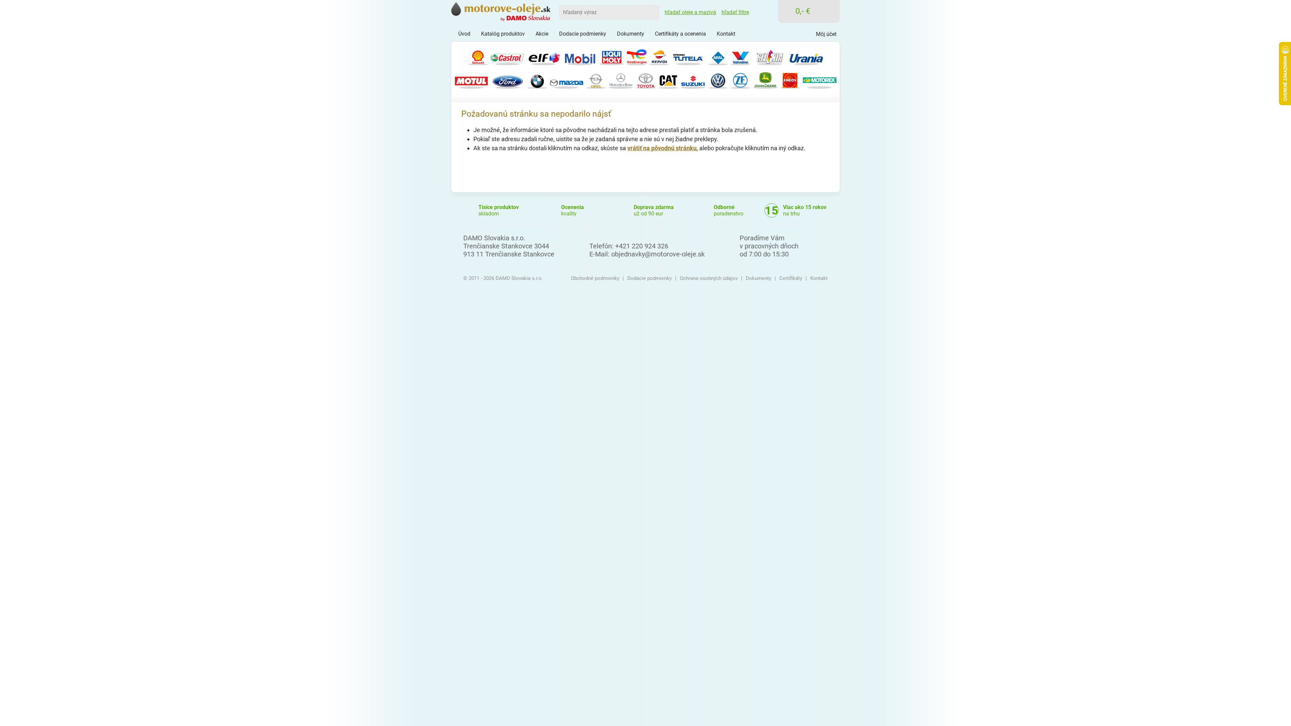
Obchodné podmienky (595, 278)
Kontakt (819, 278)
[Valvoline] (740, 56)
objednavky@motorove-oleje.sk (658, 254)
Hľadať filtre (735, 12)
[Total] (637, 56)
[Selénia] (770, 56)
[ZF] (740, 80)
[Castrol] (507, 56)
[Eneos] (790, 80)
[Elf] (543, 56)
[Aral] (718, 56)
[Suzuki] (693, 80)
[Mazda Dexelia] (566, 80)
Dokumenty (758, 278)
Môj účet (826, 34)
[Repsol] (659, 56)
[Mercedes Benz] (621, 80)
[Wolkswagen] (718, 80)
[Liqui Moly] (611, 56)
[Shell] (478, 56)
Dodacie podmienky (649, 278)
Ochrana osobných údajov (709, 278)
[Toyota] (646, 80)
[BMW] (537, 80)
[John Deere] (765, 80)
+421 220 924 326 (641, 246)
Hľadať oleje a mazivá (690, 12)
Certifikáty (790, 278)
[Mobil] (580, 56)
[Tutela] (688, 56)
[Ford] (507, 80)
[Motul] (471, 80)
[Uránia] (806, 56)
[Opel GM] (596, 80)
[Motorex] (819, 80)
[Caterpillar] (668, 80)
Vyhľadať (652, 12)
